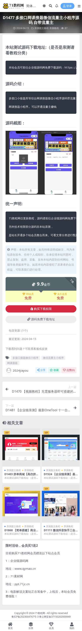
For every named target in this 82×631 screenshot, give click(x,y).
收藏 (56, 370)
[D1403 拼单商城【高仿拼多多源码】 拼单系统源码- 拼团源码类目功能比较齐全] (21, 447)
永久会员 (62, 294)
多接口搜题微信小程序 (25, 358)
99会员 (30, 294)
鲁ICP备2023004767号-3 (25, 616)
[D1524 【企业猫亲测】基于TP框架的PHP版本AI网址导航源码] (61, 447)
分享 (42, 370)
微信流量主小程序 (53, 358)
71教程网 (40, 613)
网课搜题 (12, 363)
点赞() (70, 370)
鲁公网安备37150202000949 (55, 616)
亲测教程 (54, 28)
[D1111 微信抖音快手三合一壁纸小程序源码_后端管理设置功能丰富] (61, 504)
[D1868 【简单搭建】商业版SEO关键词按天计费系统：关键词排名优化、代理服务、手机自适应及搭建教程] (21, 504)
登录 (69, 6)
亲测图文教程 (41, 28)
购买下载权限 (43, 308)
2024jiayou (20, 370)
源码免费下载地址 (43, 319)
